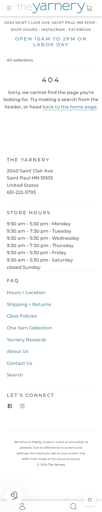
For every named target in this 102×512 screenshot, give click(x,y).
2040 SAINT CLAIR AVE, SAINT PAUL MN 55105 (49, 22)
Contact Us (19, 363)
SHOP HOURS (24, 29)
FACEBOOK (80, 29)
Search (15, 375)
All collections (20, 60)
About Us (17, 351)
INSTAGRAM (53, 29)
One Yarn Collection (29, 328)
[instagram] (22, 406)
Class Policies (22, 316)
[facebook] (9, 406)
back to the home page (69, 107)
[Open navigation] (13, 8)
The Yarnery (56, 464)
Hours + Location (26, 292)
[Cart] (89, 8)
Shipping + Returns (29, 304)
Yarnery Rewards (26, 339)
